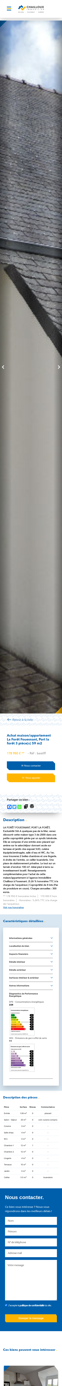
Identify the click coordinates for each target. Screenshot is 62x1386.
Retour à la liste (20, 719)
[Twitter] (14, 807)
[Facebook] (9, 807)
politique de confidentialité (32, 1305)
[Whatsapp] (19, 807)
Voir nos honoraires (13, 907)
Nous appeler (31, 777)
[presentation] (3, 367)
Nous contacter (31, 765)
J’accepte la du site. (29, 1305)
